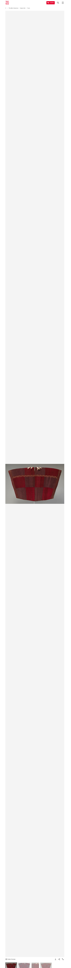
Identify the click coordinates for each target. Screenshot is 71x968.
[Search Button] (58, 2)
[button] (34, 484)
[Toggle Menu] (62, 2)
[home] (6, 8)
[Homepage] (7, 3)
